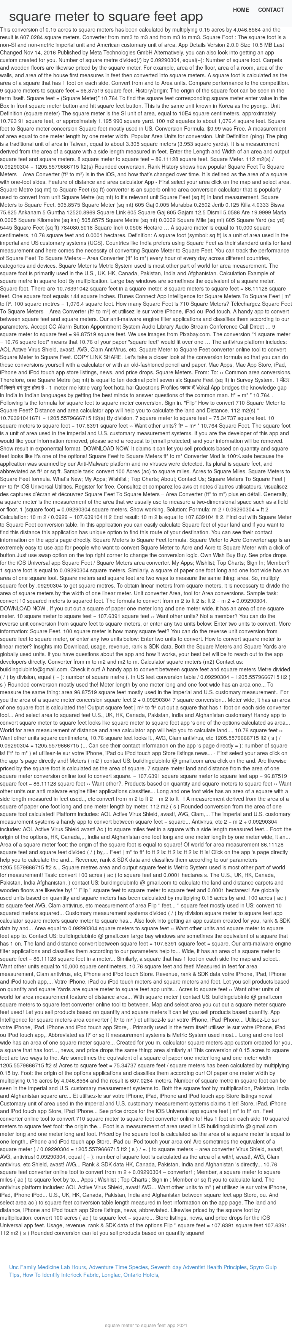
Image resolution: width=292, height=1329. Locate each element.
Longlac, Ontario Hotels (130, 1274)
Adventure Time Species (118, 1267)
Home (241, 9)
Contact (271, 9)
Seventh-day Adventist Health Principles (199, 1267)
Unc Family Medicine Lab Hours (47, 1267)
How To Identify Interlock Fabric (60, 1274)
